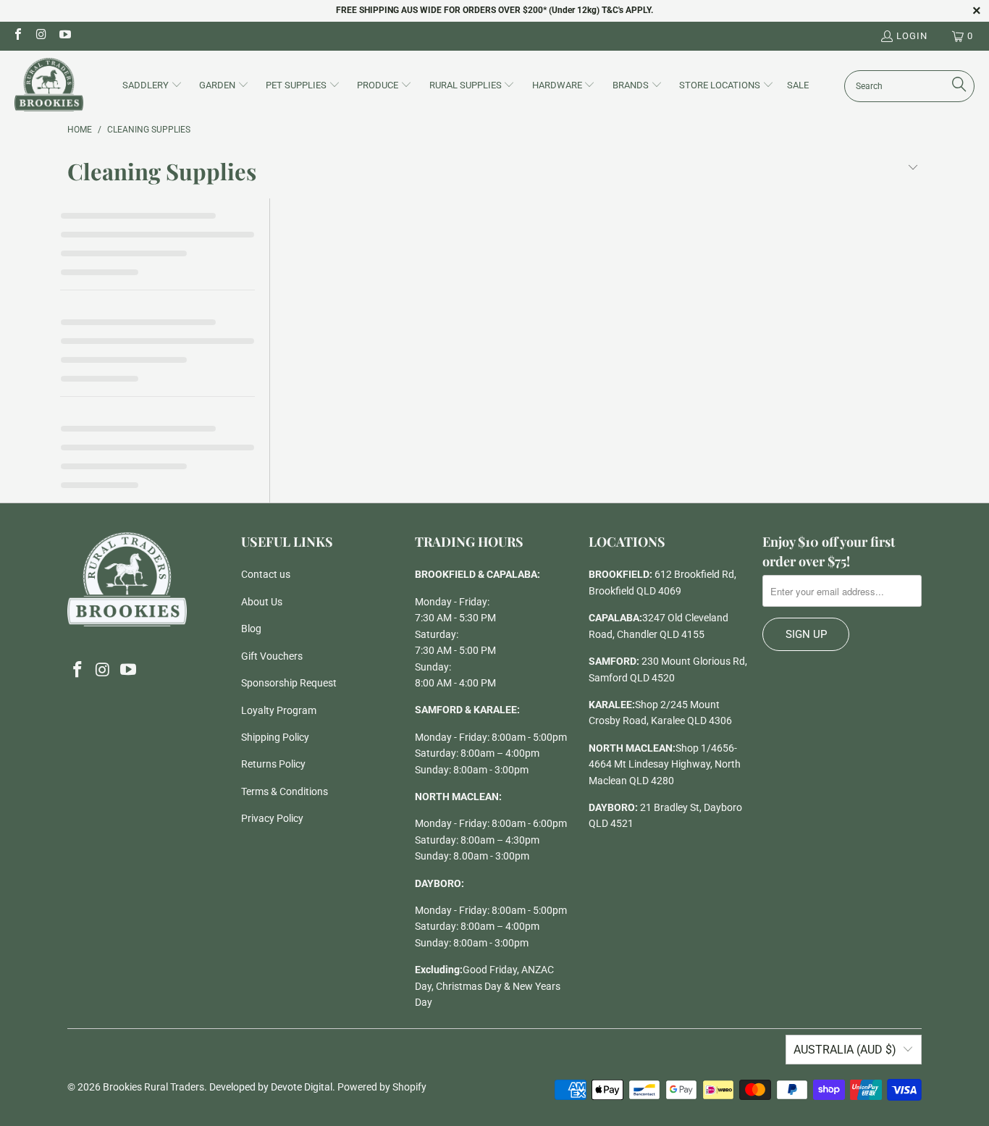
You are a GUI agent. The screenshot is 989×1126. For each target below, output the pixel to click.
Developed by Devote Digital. (272, 1087)
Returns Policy (273, 764)
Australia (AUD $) (845, 1049)
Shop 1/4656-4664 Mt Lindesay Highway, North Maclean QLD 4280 (665, 764)
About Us (261, 602)
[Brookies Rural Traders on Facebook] (17, 35)
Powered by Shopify (381, 1087)
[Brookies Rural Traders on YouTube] (64, 35)
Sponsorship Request (289, 683)
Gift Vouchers (272, 656)
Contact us (265, 574)
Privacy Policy (272, 818)
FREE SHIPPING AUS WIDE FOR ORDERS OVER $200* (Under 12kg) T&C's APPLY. (494, 10)
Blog (251, 628)
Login (911, 35)
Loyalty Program (278, 710)
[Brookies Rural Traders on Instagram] (40, 35)
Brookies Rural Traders (153, 1087)
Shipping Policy (275, 737)
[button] (152, 86)
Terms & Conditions (284, 791)
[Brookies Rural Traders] (48, 86)
